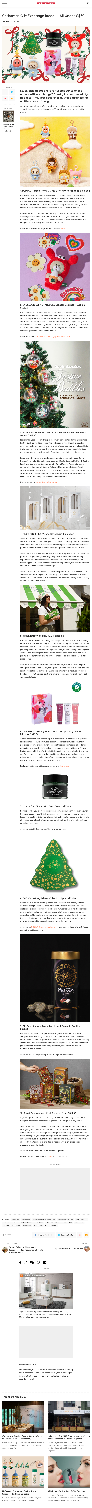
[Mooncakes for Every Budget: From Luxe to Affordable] (8, 116)
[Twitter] (12, 92)
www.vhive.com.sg (42, 1317)
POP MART (68, 1223)
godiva (7, 1223)
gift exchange (81, 1220)
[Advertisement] (55, 1184)
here (50, 1156)
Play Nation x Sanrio (53, 1223)
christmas (26, 1220)
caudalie (16, 1220)
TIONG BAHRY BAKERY (12, 1225)
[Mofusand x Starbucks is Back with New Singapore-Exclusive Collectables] (23, 1472)
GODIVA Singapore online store (45, 927)
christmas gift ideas (66, 1220)
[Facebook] (5, 92)
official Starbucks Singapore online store (52, 336)
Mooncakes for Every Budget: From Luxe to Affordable (8, 128)
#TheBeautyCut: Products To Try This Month (67, 1491)
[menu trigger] (5, 3)
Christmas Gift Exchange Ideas (44, 1220)
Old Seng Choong (27, 1223)
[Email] (12, 98)
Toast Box (27, 1225)
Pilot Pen (40, 1223)
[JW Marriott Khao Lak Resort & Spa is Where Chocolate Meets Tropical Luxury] (23, 1417)
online (62, 228)
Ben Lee (6, 21)
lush (15, 1223)
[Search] (88, 3)
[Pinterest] (5, 98)
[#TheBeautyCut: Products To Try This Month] (69, 1472)
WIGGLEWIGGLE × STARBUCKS (45, 1225)
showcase (79, 1223)
